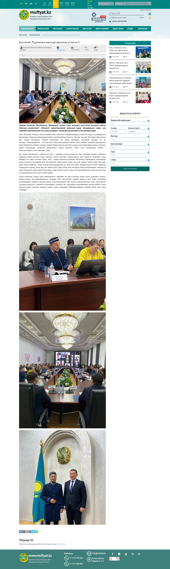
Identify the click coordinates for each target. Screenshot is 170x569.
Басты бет (23, 35)
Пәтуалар (57, 28)
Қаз (21, 3)
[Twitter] (33, 531)
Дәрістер (87, 28)
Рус (26, 3)
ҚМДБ (130, 28)
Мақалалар (43, 28)
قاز (36, 3)
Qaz (31, 3)
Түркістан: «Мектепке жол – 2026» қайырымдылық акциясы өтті (120, 95)
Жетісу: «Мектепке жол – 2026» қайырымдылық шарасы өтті (119, 65)
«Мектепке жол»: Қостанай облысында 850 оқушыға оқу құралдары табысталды (120, 80)
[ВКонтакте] (20, 531)
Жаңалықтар (27, 28)
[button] (98, 13)
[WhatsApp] (36, 531)
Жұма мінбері (102, 28)
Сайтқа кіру (61, 544)
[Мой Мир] (30, 531)
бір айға (90, 8)
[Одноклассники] (27, 531)
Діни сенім (118, 28)
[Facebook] (23, 531)
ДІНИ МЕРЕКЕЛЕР (119, 21)
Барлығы (143, 28)
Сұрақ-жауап (72, 28)
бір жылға (90, 4)
